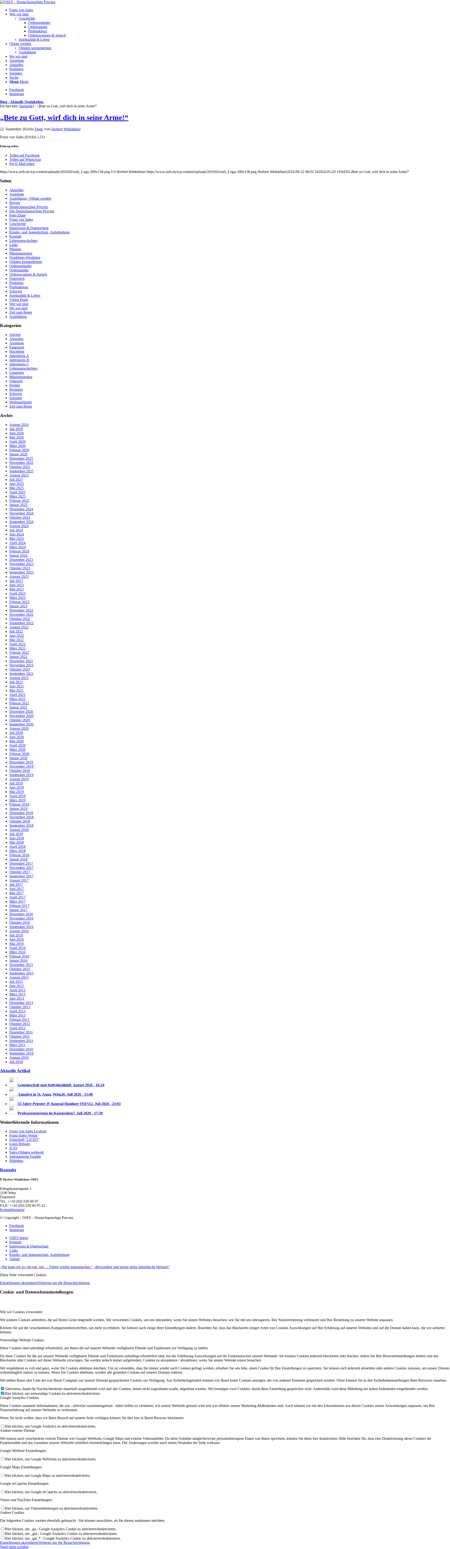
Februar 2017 (19, 906)
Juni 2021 (16, 686)
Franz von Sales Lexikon (27, 1131)
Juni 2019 (16, 788)
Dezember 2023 (21, 560)
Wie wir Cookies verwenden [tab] (21, 1312)
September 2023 (21, 572)
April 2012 (17, 1028)
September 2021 (21, 674)
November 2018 (21, 817)
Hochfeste (16, 351)
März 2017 (17, 901)
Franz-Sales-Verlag (23, 1135)
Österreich (17, 279)
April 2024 (17, 543)
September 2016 (21, 927)
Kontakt (15, 236)
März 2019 (17, 800)
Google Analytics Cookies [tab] (19, 1398)
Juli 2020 (16, 733)
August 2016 (19, 931)
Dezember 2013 (21, 1003)
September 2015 (21, 973)
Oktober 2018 (19, 821)
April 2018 (17, 847)
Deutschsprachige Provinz (28, 207)
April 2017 (17, 897)
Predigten (16, 283)
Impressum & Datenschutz (29, 228)
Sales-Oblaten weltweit (26, 1152)
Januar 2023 (18, 606)
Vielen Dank (18, 300)
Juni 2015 (16, 986)
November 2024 (21, 513)
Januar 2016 (18, 960)
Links (13, 245)
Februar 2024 (19, 551)
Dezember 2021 (21, 661)
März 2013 (17, 1015)
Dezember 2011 (21, 1032)
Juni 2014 (16, 998)
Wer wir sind (18, 304)
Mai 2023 (16, 589)
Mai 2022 (16, 640)
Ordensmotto (19, 270)
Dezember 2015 (21, 965)
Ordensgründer (20, 266)
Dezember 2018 (21, 813)
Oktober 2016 (19, 923)
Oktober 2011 (19, 1036)
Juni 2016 (16, 939)
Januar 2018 (18, 859)
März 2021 (17, 699)
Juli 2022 (16, 631)
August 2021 (19, 678)
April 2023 (17, 593)
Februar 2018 (19, 855)
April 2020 (17, 745)
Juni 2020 (16, 737)
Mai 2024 (16, 539)
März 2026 (17, 446)
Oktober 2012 (19, 1024)
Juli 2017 (16, 885)
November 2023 (21, 564)
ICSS (13, 1148)
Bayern (14, 203)
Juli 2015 (16, 982)
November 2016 (21, 918)
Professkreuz (18, 287)
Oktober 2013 (19, 1007)
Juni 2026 (16, 433)
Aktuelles (16, 190)
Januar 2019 (18, 809)
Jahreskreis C (19, 364)
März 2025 (17, 496)
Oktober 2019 (19, 771)
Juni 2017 (16, 889)
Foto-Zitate (17, 215)
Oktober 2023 (19, 568)
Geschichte (17, 224)
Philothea (16, 1161)
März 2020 (17, 750)
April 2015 (17, 990)
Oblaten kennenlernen (25, 262)
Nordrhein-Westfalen (24, 257)
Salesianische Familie (25, 1156)
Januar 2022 (18, 657)
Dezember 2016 (21, 914)
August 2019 (19, 779)
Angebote (16, 194)
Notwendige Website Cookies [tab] (22, 1340)
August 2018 (19, 830)
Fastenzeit (16, 347)
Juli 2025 (16, 479)
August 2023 (19, 577)
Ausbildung (18, 317)
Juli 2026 (16, 429)
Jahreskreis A (19, 356)
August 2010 (19, 1058)
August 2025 (19, 475)
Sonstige (15, 398)
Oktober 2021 (19, 669)
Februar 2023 (19, 602)
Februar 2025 (19, 501)
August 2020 (19, 728)
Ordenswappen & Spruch (28, 274)
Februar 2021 (19, 703)
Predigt (14, 385)
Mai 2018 (16, 842)
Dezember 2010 (21, 1049)
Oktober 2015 (19, 969)
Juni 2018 (16, 838)
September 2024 (21, 522)
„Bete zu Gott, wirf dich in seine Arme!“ (64, 117)
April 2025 (17, 492)
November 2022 (21, 615)
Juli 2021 (16, 682)
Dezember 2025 (21, 458)
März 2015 (17, 994)
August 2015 (19, 977)
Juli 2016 (16, 935)
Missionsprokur (20, 253)
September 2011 (21, 1041)
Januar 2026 (18, 454)
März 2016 (17, 952)
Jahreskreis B (19, 360)
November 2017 (21, 868)
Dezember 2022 (21, 610)
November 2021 (21, 665)
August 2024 (19, 526)
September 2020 (21, 724)
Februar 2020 (19, 754)
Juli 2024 (16, 530)
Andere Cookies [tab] (12, 1513)
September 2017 (21, 876)
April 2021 (17, 695)
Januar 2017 (18, 910)
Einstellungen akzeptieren (19, 1283)
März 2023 (17, 598)
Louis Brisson (19, 1144)
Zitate (38, 129)
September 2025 (21, 471)
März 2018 (17, 851)
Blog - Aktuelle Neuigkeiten (21, 102)
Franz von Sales (21, 220)
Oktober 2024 (19, 517)
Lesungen (16, 373)
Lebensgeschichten (23, 241)
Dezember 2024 (21, 509)
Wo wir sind (18, 308)
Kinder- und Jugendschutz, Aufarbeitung (39, 232)
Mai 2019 (16, 792)
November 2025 (21, 463)
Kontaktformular (12, 1210)
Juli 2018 (16, 834)
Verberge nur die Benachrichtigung (64, 1283)
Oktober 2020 (19, 720)
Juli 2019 (16, 783)
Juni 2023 (16, 585)
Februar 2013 (19, 1020)
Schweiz (15, 291)
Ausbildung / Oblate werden (30, 198)
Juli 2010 (16, 1062)
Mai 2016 (16, 944)
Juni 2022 (16, 636)
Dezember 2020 (21, 712)
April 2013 (17, 1011)
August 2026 (19, 425)
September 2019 (21, 775)
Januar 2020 (18, 758)
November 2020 (21, 716)
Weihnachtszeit (20, 402)
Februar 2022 (19, 652)
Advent (14, 335)
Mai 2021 (16, 690)
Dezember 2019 (21, 762)
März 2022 (17, 648)
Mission (15, 249)
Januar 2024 (18, 555)
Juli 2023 (16, 581)
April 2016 (17, 948)
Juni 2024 (16, 534)
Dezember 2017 (21, 863)
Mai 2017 (16, 893)
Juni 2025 (16, 484)
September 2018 (21, 825)
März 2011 (17, 1045)
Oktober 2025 (19, 467)
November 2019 (21, 766)
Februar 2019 (19, 804)
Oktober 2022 (19, 619)
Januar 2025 (18, 505)
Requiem (16, 389)
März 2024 (17, 547)
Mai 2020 (16, 741)
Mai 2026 (16, 437)
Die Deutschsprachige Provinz (31, 211)
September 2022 (21, 623)
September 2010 (21, 1053)
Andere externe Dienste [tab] (17, 1430)
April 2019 (17, 796)
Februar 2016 (19, 956)
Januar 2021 (18, 707)
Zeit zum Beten (20, 312)
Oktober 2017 (19, 872)
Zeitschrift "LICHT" (24, 1140)
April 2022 (17, 644)
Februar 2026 (19, 450)
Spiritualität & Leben (24, 295)
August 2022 (19, 627)
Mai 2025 (16, 488)
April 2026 (17, 442)
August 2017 (19, 880)
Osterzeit (15, 381)
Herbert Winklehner (66, 129)
